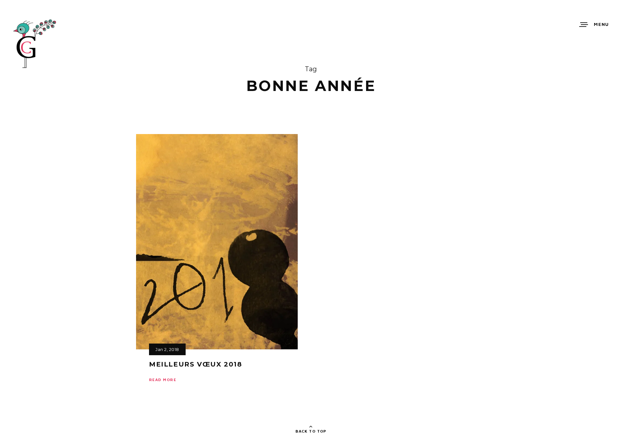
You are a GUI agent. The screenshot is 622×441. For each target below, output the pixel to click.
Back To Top (311, 431)
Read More (162, 379)
